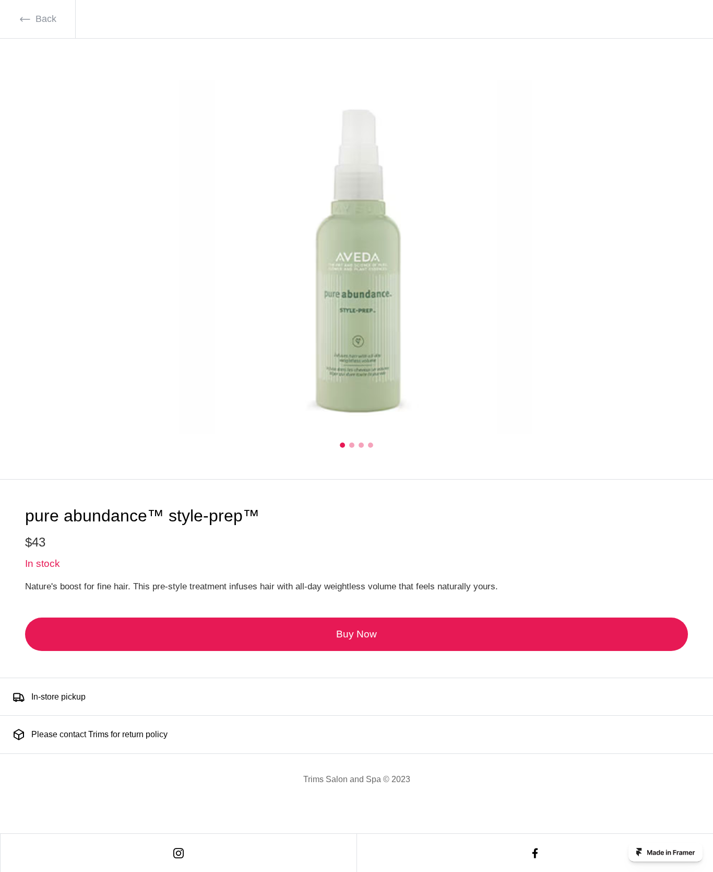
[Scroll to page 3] (361, 445)
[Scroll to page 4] (369, 445)
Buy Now (356, 634)
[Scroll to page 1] (343, 445)
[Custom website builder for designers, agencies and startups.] (665, 852)
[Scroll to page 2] (351, 445)
